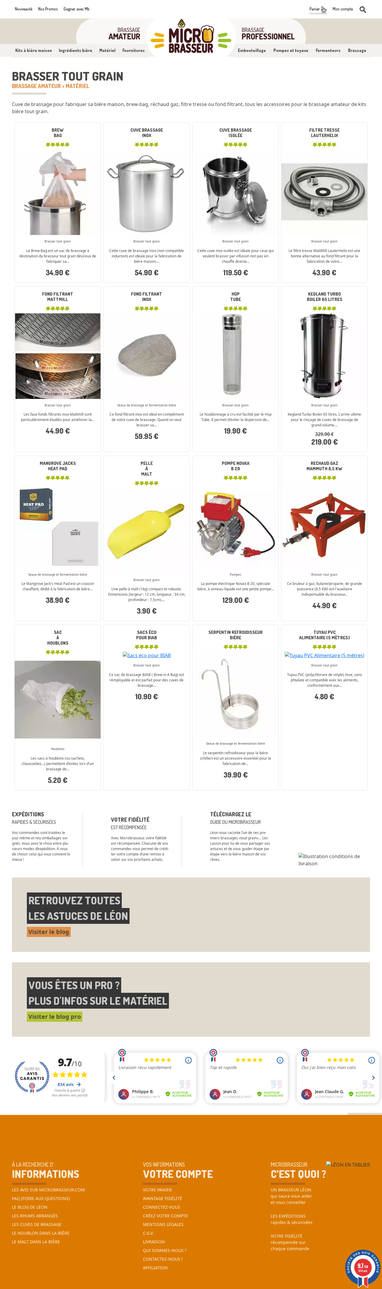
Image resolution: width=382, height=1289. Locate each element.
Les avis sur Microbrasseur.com (48, 1190)
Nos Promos (48, 8)
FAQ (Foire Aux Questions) (41, 1198)
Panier (315, 8)
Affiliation (155, 1267)
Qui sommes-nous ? (165, 1250)
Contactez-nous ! (163, 1259)
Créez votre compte (165, 1216)
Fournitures (133, 50)
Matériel (107, 50)
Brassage (357, 50)
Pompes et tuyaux (290, 50)
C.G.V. (148, 1233)
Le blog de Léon (29, 1207)
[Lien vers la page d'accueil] (191, 37)
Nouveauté (23, 8)
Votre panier (157, 1190)
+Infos (36, 283)
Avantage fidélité (162, 1198)
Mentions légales (163, 1224)
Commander (235, 215)
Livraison (154, 1242)
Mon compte (343, 8)
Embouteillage (252, 50)
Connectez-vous (161, 1207)
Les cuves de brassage (36, 1224)
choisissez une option (57, 176)
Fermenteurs (328, 50)
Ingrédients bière (75, 50)
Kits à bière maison (33, 50)
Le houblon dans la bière (41, 1233)
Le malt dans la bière (36, 1242)
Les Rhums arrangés (35, 1216)
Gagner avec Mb (77, 8)
